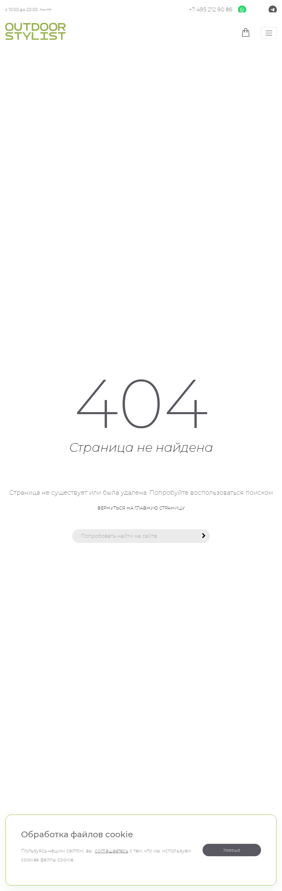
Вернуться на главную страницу (141, 508)
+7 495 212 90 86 (210, 9)
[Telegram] (273, 9)
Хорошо (231, 850)
